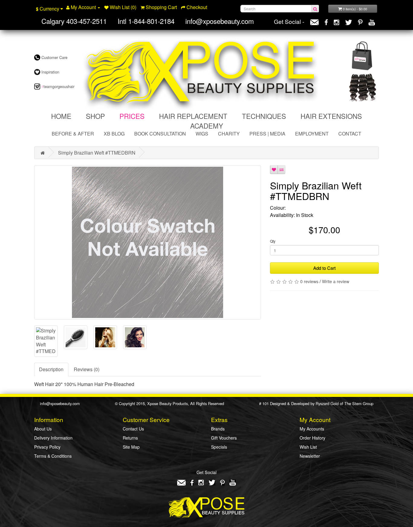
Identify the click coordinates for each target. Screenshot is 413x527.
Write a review (335, 281)
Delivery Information (53, 438)
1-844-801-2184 (151, 21)
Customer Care (53, 57)
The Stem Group (358, 403)
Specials (219, 447)
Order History (312, 438)
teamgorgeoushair (57, 86)
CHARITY (229, 133)
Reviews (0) (86, 369)
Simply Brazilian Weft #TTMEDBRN (96, 152)
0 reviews (309, 281)
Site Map (131, 447)
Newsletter (310, 456)
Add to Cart (324, 268)
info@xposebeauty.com (219, 21)
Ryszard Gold (327, 403)
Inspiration (49, 72)
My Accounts (312, 429)
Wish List (308, 447)
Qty (272, 241)
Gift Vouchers (224, 438)
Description (51, 369)
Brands (218, 429)
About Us (43, 429)
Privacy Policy (47, 447)
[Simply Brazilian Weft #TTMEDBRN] (147, 242)
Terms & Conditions (53, 456)
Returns (130, 438)
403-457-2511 (86, 21)
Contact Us (133, 429)
